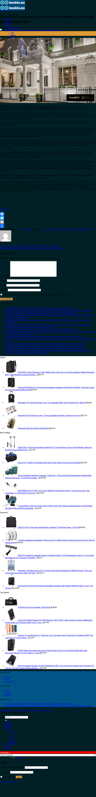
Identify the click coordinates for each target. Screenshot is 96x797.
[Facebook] (48, 214)
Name (3, 280)
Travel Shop (10, 743)
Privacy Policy (22, 710)
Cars (12, 32)
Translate (20, 757)
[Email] (48, 222)
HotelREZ (82, 229)
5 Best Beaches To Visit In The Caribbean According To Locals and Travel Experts (40, 308)
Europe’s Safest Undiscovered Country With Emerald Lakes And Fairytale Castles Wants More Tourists (48, 350)
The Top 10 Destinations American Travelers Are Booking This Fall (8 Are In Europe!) (41, 329)
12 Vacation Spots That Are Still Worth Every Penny (27, 353)
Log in (19, 777)
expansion (66, 229)
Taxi (7, 690)
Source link (4, 209)
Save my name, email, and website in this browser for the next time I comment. (36, 294)
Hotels (90, 229)
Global (74, 229)
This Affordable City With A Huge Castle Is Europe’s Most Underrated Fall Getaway (41, 313)
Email (3, 285)
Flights (8, 692)
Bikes (12, 37)
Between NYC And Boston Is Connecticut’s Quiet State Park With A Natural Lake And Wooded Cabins (48, 310)
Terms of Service (7, 710)
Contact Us (10, 681)
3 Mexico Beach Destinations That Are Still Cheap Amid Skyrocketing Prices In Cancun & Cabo (45, 343)
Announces (47, 229)
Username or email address (12, 767)
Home (7, 676)
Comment (5, 276)
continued (56, 229)
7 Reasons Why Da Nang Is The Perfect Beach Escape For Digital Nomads (31, 248)
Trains (12, 35)
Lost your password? (9, 781)
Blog (7, 679)
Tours (12, 731)
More (7, 25)
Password (5, 772)
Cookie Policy (35, 710)
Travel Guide (4, 10)
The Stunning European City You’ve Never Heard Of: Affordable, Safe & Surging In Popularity (44, 346)
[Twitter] (48, 218)
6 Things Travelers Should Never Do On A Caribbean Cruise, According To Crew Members (43, 336)
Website (3, 290)
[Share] (48, 226)
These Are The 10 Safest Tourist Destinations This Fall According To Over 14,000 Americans (44, 348)
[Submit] (6, 720)
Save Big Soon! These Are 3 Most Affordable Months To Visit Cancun (29, 246)
